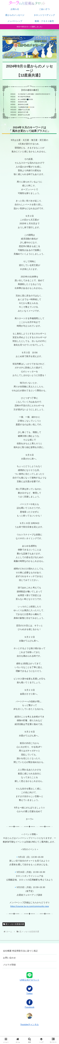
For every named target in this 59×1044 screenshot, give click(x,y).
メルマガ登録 (9, 964)
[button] (53, 612)
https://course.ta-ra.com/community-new (29, 906)
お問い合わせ (9, 958)
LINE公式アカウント (29, 980)
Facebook (29, 1007)
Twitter (29, 993)
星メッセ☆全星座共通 (15, 924)
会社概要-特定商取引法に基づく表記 (20, 951)
